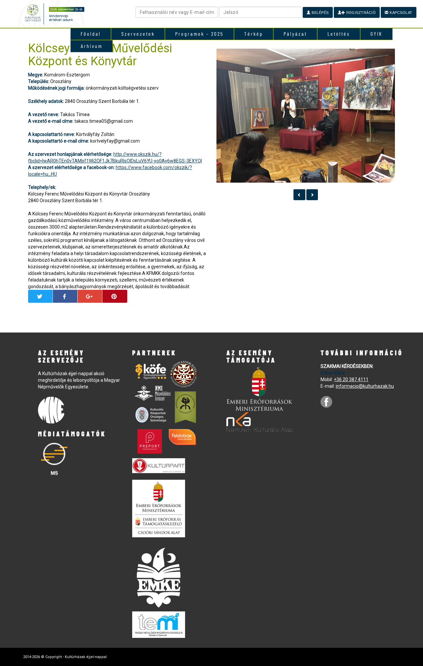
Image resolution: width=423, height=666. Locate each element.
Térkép (253, 33)
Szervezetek (138, 33)
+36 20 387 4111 (351, 379)
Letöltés (338, 33)
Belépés (320, 13)
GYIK (376, 33)
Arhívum (91, 46)
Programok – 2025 (199, 33)
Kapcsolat (400, 13)
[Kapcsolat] (299, 194)
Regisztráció (360, 13)
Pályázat (295, 33)
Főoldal (91, 33)
